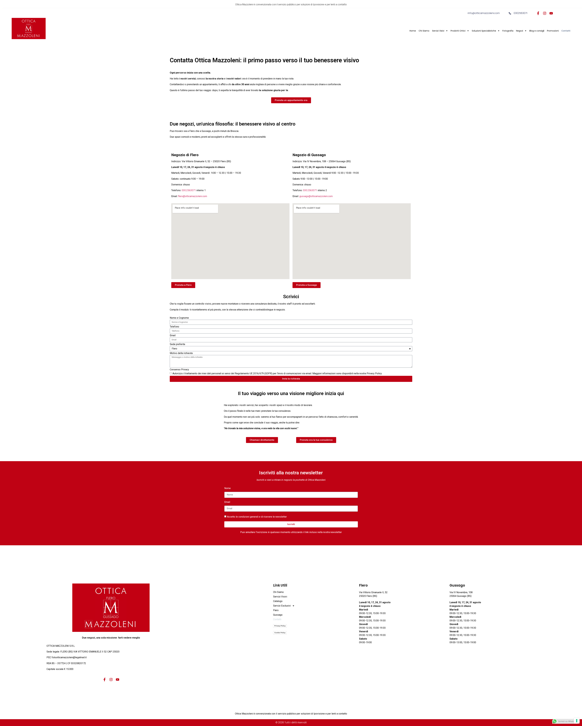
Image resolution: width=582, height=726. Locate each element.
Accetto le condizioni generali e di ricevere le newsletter (257, 516)
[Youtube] (551, 13)
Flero (276, 610)
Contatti (565, 30)
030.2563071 (189, 190)
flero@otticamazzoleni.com (192, 196)
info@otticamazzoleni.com (484, 13)
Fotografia (507, 30)
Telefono (174, 326)
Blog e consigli (536, 30)
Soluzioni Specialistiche (484, 30)
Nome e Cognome (179, 318)
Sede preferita (177, 344)
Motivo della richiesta (181, 353)
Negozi (519, 30)
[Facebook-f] (538, 13)
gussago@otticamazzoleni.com (316, 196)
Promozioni (553, 30)
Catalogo (278, 601)
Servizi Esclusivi (282, 605)
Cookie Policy (279, 633)
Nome (227, 488)
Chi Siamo (424, 30)
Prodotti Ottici (458, 30)
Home (413, 30)
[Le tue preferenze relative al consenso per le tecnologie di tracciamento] (577, 721)
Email (173, 335)
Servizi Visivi (438, 30)
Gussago (278, 614)
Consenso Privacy (179, 369)
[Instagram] (544, 13)
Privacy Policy (280, 626)
